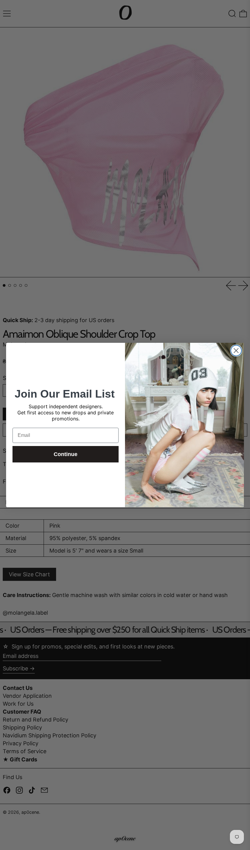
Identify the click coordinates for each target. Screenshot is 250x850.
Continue (65, 454)
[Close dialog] (236, 350)
